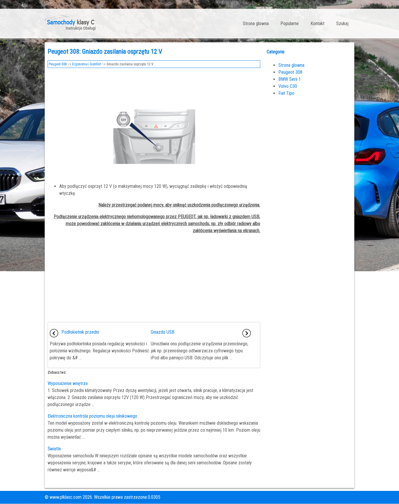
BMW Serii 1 (289, 79)
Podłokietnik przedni (80, 332)
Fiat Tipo (286, 93)
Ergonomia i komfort (86, 64)
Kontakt (317, 23)
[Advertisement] (154, 86)
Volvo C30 (287, 86)
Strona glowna (256, 23)
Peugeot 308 (58, 64)
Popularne (289, 23)
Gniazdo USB (162, 332)
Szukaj (342, 23)
